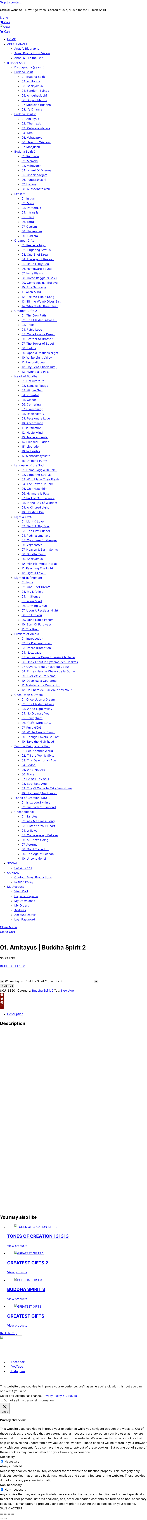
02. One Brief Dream (36, 587)
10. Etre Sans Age (34, 287)
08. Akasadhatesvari (36, 189)
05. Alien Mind (32, 601)
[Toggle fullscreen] (5, 1514)
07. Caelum (29, 226)
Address (20, 910)
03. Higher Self (32, 390)
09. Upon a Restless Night (40, 353)
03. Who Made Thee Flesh (40, 479)
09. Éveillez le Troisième (39, 676)
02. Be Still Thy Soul (35, 526)
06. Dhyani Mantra (34, 100)
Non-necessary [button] (11, 1485)
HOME (11, 39)
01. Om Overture (33, 381)
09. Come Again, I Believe (40, 282)
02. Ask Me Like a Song (38, 821)
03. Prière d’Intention (36, 648)
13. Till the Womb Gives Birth (42, 301)
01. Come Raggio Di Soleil (39, 470)
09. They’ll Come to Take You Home (47, 788)
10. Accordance (32, 423)
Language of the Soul (29, 465)
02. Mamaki (30, 161)
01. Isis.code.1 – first (36, 802)
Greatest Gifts (24, 240)
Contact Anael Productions (33, 877)
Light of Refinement (28, 577)
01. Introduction (32, 638)
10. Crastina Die (33, 512)
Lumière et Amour (26, 634)
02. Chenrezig (31, 123)
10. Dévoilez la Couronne (39, 680)
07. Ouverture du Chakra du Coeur (45, 666)
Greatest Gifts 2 (25, 311)
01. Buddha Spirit (33, 76)
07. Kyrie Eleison (33, 273)
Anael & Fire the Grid (28, 58)
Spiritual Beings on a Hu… (32, 746)
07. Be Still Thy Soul (35, 779)
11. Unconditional (33, 362)
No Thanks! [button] (34, 1395)
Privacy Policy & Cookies (47, 1354)
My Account (15, 886)
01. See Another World (37, 751)
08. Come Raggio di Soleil (39, 278)
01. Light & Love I (33, 521)
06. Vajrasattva (32, 545)
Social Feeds (23, 868)
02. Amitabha (31, 81)
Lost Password (24, 919)
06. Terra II (29, 222)
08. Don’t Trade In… (35, 849)
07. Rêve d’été (31, 727)
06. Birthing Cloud (34, 606)
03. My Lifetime (32, 591)
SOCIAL (12, 863)
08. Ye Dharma (32, 109)
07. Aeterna (29, 844)
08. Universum (32, 231)
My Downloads (24, 901)
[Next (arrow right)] (5, 1518)
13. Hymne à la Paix (35, 371)
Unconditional (24, 812)
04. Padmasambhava (36, 535)
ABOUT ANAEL (17, 44)
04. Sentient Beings (35, 90)
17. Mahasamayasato (36, 456)
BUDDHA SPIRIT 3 (26, 1289)
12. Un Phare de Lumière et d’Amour (47, 690)
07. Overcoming (32, 409)
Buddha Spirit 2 (25, 114)
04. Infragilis (30, 212)
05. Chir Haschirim (34, 488)
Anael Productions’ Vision (32, 53)
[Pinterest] (73, 1003)
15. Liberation (31, 446)
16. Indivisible (31, 451)
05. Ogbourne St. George (39, 540)
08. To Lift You (32, 615)
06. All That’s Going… (36, 840)
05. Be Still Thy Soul (35, 264)
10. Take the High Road (38, 741)
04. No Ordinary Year (36, 713)
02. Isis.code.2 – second (39, 807)
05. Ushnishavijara (34, 175)
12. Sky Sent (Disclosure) (39, 367)
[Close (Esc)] (12, 1514)
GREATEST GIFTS (25, 1316)
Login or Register (26, 896)
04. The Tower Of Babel (38, 484)
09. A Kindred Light (35, 507)
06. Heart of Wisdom (36, 142)
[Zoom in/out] (1, 1514)
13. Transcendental (35, 437)
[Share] (73, 1007)
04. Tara (27, 133)
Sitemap (90, 1354)
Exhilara (19, 194)
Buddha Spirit (23, 72)
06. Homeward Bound (37, 268)
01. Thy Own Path (34, 315)
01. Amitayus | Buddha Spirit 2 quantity (32, 981)
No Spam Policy (67, 1354)
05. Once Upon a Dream (38, 334)
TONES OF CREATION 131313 (38, 1236)
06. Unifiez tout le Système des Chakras (50, 662)
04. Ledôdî (29, 765)
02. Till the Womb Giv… (38, 755)
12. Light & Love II (34, 573)
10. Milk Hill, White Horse (39, 563)
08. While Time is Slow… (38, 732)
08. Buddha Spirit (34, 554)
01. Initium (28, 198)
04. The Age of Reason (38, 259)
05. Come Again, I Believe (40, 835)
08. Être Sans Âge (34, 783)
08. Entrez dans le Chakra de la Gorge (48, 671)
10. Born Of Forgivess (37, 624)
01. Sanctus (29, 816)
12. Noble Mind (32, 432)
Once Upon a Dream (28, 695)
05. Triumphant (32, 718)
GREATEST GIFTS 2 (27, 1262)
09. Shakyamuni (33, 559)
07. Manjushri (31, 147)
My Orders (21, 905)
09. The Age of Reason (38, 854)
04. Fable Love (32, 329)
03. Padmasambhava (36, 128)
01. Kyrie (27, 582)
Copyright (80, 1354)
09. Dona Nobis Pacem (37, 620)
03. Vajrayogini (32, 165)
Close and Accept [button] (12, 1395)
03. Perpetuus (31, 208)
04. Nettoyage (31, 652)
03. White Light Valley (37, 709)
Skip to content (11, 2)
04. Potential (30, 395)
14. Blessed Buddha (35, 442)
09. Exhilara (30, 236)
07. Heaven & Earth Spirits (40, 549)
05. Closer (29, 400)
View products (17, 1246)
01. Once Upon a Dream (38, 699)
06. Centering (31, 404)
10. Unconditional (34, 858)
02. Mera (28, 203)
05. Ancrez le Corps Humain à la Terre (48, 657)
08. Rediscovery (33, 414)
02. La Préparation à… (37, 643)
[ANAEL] (6, 27)
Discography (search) (29, 67)
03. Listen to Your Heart (38, 826)
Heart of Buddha (25, 376)
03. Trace (28, 325)
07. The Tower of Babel (38, 343)
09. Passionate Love (36, 418)
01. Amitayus (30, 119)
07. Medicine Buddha (36, 105)
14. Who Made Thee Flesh (40, 306)
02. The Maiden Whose (38, 704)
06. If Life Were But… (36, 723)
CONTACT (14, 872)
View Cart (21, 891)
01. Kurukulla (30, 156)
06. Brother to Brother (37, 339)
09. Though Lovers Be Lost (41, 737)
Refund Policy (23, 882)
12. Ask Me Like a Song (38, 297)
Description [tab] (15, 1014)
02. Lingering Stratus (36, 250)
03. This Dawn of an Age (39, 760)
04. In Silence (31, 596)
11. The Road (30, 629)
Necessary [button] (7, 1457)
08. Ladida (29, 348)
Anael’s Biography (26, 48)
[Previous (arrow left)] (1, 1518)
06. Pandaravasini (34, 179)
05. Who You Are (33, 769)
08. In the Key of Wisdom (39, 503)
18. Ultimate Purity (34, 460)
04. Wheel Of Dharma (36, 170)
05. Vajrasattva (32, 137)
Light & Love (23, 517)
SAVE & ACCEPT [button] (11, 1508)
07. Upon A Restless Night (40, 610)
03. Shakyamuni (33, 86)
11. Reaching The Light (37, 568)
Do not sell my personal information (29, 1400)
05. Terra (28, 217)
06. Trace (28, 774)
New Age (67, 990)
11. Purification (32, 428)
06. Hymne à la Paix (35, 493)
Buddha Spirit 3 (25, 151)
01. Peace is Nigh (34, 245)
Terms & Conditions (25, 1354)
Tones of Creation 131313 (32, 798)
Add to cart (7, 986)
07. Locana (29, 184)
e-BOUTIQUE (16, 62)
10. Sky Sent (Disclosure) (39, 793)
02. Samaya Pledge (35, 385)
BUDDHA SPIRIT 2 (12, 966)
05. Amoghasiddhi (34, 95)
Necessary (11, 1461)
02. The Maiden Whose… (39, 320)
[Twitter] (73, 999)
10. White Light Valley (37, 357)
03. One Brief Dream (36, 254)
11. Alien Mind (31, 292)
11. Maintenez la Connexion (41, 685)
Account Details (25, 915)
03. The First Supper (36, 531)
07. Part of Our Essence (38, 498)
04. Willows (29, 830)
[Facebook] (73, 995)
